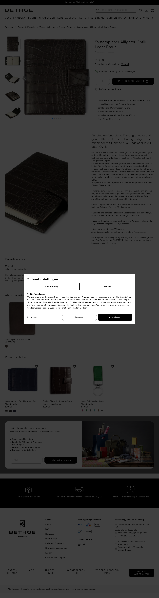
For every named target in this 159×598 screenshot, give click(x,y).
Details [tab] (107, 286)
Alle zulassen (115, 317)
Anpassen (79, 317)
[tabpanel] (79, 301)
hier (85, 308)
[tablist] (79, 286)
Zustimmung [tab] (51, 286)
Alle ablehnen (33, 317)
